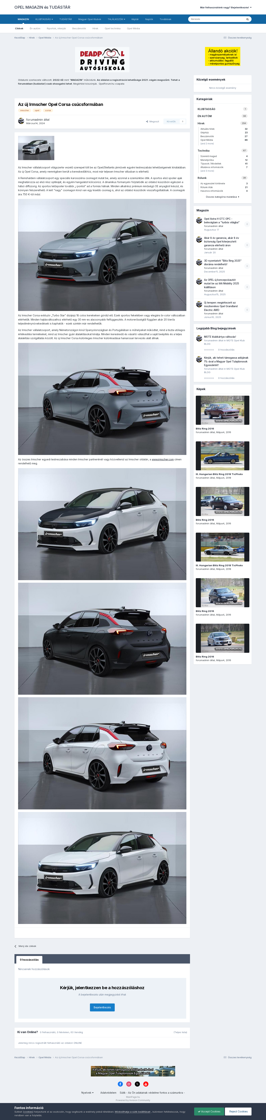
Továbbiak (165, 19)
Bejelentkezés (102, 1007)
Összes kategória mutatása (222, 196)
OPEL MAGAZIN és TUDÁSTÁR (42, 7)
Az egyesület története (224, 183)
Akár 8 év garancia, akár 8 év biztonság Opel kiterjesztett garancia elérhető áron (221, 242)
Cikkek (19, 28)
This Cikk (234, 19)
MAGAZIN (23, 19)
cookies (28, 1111)
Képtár (135, 19)
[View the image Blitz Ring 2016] (222, 410)
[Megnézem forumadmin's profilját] (21, 121)
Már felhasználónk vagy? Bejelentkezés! (225, 7)
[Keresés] (248, 19)
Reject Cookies (238, 1111)
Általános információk (224, 167)
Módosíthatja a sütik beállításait (132, 1111)
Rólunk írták (224, 187)
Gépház (224, 132)
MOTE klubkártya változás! (220, 336)
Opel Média (133, 28)
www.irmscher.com (163, 459)
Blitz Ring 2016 (205, 428)
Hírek (95, 28)
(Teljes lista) (180, 1032)
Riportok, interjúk (56, 28)
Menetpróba (224, 160)
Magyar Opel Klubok (89, 19)
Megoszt (153, 121)
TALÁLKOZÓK (116, 19)
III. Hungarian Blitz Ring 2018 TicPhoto (219, 474)
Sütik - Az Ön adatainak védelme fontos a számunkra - (152, 1092)
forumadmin (34, 119)
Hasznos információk (224, 191)
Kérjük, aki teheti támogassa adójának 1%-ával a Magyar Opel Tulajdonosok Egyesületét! (226, 361)
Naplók (149, 19)
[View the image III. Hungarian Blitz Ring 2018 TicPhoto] (222, 455)
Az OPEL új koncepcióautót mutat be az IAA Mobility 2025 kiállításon (221, 283)
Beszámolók (79, 28)
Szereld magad (224, 156)
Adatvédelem (108, 1092)
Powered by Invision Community (133, 1100)
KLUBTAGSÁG (43, 19)
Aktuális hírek (224, 129)
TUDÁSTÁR (65, 19)
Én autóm (35, 28)
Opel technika (113, 28)
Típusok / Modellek (224, 163)
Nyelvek (86, 1092)
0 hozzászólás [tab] (29, 959)
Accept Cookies (210, 1111)
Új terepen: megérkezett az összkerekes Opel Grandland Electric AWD (221, 306)
